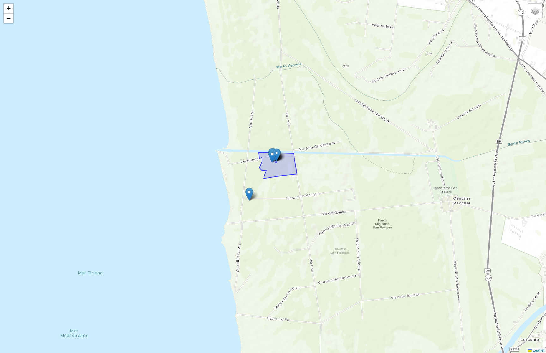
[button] (276, 155)
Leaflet (538, 350)
